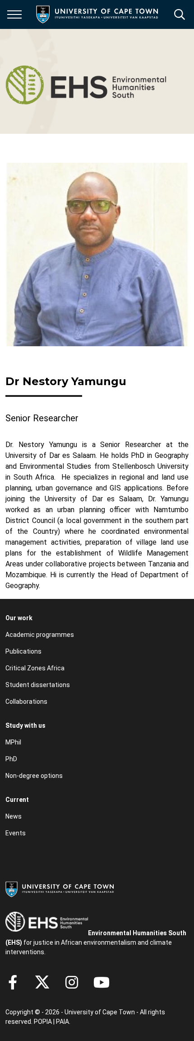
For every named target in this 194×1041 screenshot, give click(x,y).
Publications (23, 651)
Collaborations (26, 701)
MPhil (13, 742)
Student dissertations (37, 684)
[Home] (59, 888)
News (13, 816)
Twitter (42, 982)
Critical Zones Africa (35, 668)
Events (15, 833)
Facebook (12, 982)
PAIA (62, 1021)
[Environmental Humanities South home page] (85, 81)
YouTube (101, 982)
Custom (71, 982)
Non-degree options (34, 775)
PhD (11, 759)
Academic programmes (39, 634)
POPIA (43, 1021)
